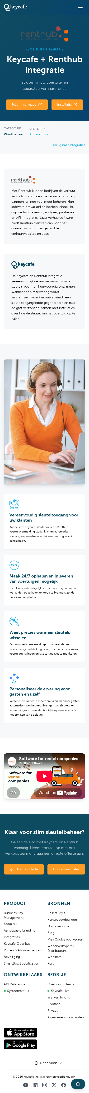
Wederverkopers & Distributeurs (61, 949)
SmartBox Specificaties (21, 963)
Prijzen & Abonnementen (23, 950)
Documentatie (58, 926)
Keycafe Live (60, 991)
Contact (53, 1004)
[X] (54, 1085)
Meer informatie (24, 104)
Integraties (12, 937)
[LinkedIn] (35, 1085)
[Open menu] (80, 7)
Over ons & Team (60, 984)
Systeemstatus (18, 991)
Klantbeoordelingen (62, 919)
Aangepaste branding (19, 930)
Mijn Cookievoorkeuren (65, 939)
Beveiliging (12, 957)
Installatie (64, 104)
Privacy (52, 1010)
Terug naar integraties (69, 145)
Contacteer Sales (66, 869)
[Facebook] (63, 1085)
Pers (50, 963)
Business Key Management (14, 916)
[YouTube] (25, 1085)
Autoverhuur (38, 134)
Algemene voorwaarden (65, 1017)
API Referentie (14, 984)
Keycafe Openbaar (18, 943)
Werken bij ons (58, 997)
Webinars (54, 957)
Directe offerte (26, 869)
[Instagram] (44, 1085)
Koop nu (10, 924)
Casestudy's (56, 913)
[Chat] (78, 1084)
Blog (50, 933)
